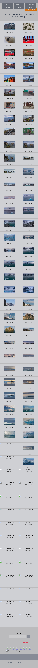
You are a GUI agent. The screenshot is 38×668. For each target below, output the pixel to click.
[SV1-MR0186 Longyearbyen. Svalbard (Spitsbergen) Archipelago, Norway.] (9, 66)
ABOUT (19, 7)
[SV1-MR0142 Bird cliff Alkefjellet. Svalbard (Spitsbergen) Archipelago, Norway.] (9, 356)
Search (19, 634)
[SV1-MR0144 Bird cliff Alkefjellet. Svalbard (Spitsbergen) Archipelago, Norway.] (9, 343)
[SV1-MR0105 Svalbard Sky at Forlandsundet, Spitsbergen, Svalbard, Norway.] (28, 594)
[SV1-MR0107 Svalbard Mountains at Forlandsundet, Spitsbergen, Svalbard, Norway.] (28, 580)
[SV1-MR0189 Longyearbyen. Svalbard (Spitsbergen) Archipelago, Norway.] (28, 40)
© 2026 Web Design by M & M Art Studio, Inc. (19, 662)
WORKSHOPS (30, 4)
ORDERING (7, 7)
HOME (7, 4)
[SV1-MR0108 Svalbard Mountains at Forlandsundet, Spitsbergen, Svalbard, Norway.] (9, 580)
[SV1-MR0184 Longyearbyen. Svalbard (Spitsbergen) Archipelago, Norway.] (9, 80)
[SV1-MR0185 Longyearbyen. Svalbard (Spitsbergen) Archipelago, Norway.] (28, 66)
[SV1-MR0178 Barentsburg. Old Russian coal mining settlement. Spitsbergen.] (9, 119)
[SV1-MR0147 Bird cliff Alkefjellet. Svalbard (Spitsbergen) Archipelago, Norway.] (28, 317)
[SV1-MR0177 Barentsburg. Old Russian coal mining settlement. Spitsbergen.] (28, 119)
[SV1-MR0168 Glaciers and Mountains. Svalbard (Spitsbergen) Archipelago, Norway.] (9, 185)
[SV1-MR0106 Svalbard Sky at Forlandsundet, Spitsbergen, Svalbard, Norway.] (9, 594)
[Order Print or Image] (18, 32)
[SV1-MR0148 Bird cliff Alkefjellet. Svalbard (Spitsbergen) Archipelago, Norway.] (9, 317)
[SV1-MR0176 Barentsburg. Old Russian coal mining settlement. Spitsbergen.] (9, 132)
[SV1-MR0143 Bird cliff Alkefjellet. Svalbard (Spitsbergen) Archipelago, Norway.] (28, 343)
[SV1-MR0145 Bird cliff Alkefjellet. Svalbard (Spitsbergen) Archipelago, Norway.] (28, 330)
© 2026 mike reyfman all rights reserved (14, 658)
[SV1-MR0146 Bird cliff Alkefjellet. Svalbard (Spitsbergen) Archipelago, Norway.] (9, 330)
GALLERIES (19, 4)
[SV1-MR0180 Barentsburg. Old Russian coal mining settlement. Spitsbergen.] (9, 106)
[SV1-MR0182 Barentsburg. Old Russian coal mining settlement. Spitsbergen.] (9, 93)
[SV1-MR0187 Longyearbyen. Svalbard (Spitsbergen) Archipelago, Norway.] (28, 53)
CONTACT (30, 7)
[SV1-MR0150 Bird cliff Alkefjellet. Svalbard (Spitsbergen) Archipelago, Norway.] (9, 304)
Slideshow (31, 10)
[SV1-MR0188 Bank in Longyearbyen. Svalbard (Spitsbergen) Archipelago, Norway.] (9, 53)
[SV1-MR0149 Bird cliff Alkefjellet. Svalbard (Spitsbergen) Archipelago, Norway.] (28, 304)
